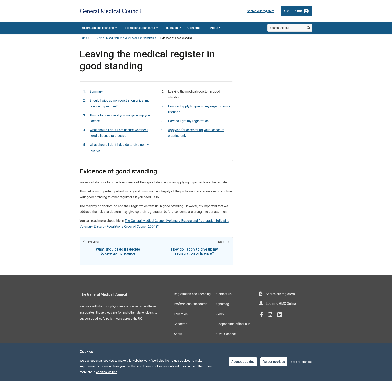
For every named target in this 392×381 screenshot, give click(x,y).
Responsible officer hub (233, 324)
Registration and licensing (97, 28)
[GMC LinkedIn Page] (281, 315)
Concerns (193, 28)
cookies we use (106, 372)
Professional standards (139, 28)
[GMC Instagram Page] (271, 315)
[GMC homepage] (110, 11)
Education (171, 28)
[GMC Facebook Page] (263, 315)
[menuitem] (98, 28)
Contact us (224, 294)
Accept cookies (243, 362)
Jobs (220, 314)
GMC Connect (226, 334)
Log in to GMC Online (281, 304)
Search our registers (260, 11)
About (214, 28)
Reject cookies (274, 362)
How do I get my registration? (189, 121)
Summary (96, 91)
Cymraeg (222, 304)
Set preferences (301, 362)
